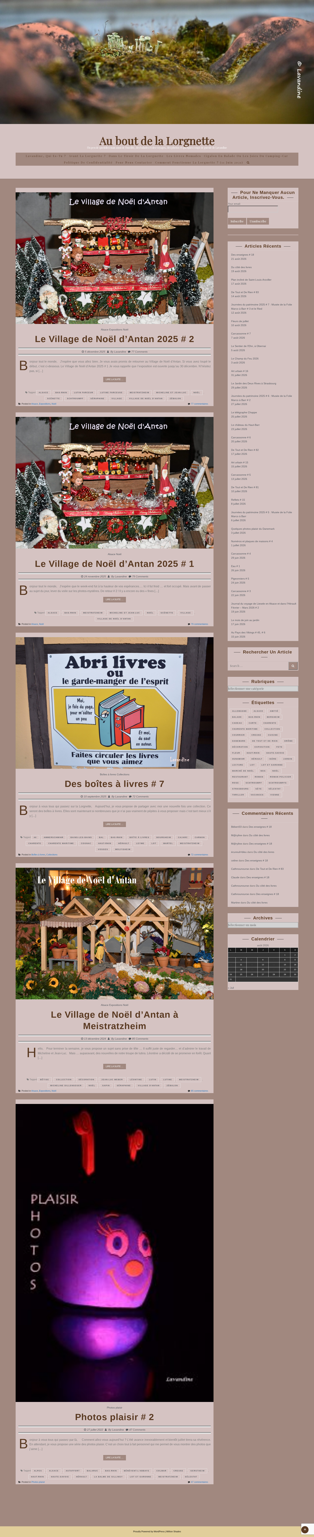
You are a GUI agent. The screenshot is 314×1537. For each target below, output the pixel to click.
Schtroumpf (75, 399)
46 (35, 837)
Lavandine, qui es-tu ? (46, 156)
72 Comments (140, 796)
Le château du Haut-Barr (245, 424)
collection (64, 1080)
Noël (125, 329)
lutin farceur (83, 393)
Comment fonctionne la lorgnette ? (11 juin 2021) (199, 162)
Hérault (123, 843)
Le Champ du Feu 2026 (245, 358)
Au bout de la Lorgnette (157, 140)
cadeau (237, 723)
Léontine (136, 1080)
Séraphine (97, 399)
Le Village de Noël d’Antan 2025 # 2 (114, 339)
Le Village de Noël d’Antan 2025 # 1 (114, 564)
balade (237, 717)
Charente (34, 843)
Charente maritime (61, 843)
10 (231, 965)
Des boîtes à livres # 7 (114, 784)
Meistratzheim (139, 393)
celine (234, 860)
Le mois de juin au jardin (245, 620)
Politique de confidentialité (88, 162)
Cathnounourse (240, 868)
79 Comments (140, 576)
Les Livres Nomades (184, 156)
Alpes (38, 1471)
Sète (258, 789)
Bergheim (273, 717)
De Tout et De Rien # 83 (245, 292)
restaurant (240, 777)
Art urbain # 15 (239, 462)
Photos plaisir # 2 (114, 1417)
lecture (237, 765)
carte (253, 723)
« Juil (231, 987)
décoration (86, 1080)
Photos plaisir (114, 1407)
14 (274, 965)
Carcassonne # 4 (241, 553)
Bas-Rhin (61, 393)
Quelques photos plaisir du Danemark (253, 528)
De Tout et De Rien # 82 (245, 449)
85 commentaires (199, 1091)
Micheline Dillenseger (66, 1086)
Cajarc (183, 837)
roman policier (280, 777)
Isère (273, 759)
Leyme (140, 843)
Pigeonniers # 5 (240, 578)
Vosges (103, 849)
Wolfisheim (122, 849)
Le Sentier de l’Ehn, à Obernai (248, 346)
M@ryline (236, 835)
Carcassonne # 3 (241, 591)
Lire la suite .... (114, 379)
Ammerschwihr (53, 837)
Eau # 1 (235, 566)
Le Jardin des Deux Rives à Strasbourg (253, 383)
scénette (53, 399)
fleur (236, 753)
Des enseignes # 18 (242, 254)
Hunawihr (238, 759)
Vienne (274, 795)
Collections (123, 774)
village (117, 399)
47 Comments (137, 1429)
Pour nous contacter (134, 162)
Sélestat (191, 1477)
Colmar (161, 1471)
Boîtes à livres (108, 774)
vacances (257, 795)
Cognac (86, 843)
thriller (238, 795)
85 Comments (140, 1038)
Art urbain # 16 (239, 371)
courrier (238, 735)
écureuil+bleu (239, 852)
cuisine (273, 735)
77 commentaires (199, 404)
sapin (106, 1086)
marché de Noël (243, 771)
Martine (235, 902)
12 (252, 965)
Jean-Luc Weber (112, 1080)
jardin (287, 759)
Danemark (238, 741)
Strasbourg (240, 789)
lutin (152, 1080)
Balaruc (92, 1471)
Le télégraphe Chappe (244, 412)
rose (235, 783)
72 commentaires (199, 854)
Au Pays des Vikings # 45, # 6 (248, 632)
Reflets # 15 (238, 499)
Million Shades (173, 1531)
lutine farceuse (111, 393)
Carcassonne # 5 (241, 474)
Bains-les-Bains (81, 837)
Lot (154, 843)
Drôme (288, 741)
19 (252, 970)
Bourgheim (163, 837)
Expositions (115, 329)
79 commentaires (199, 624)
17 (231, 970)
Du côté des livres (241, 267)
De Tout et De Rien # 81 (245, 487)
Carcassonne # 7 (241, 333)
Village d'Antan (149, 1086)
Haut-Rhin (104, 843)
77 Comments (139, 351)
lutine (167, 1080)
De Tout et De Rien (265, 741)
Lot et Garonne (140, 1477)
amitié (274, 711)
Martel (168, 843)
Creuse (178, 1471)
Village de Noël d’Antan (146, 399)
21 (274, 970)
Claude (235, 877)
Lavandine (120, 351)
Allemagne (239, 711)
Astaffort (73, 1471)
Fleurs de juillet (240, 321)
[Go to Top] (305, 1529)
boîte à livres (139, 837)
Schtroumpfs (278, 783)
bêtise (44, 1080)
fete (279, 747)
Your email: (234, 203)
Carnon (200, 837)
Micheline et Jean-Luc (171, 393)
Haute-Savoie (60, 1477)
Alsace (104, 329)
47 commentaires (199, 1482)
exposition (262, 747)
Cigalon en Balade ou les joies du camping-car (246, 156)
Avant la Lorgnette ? (87, 156)
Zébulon (175, 399)
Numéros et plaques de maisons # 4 (252, 541)
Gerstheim (197, 1471)
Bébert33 (236, 826)
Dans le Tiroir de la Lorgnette (136, 156)
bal (101, 837)
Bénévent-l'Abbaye (136, 1471)
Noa (263, 771)
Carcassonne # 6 (241, 437)
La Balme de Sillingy (108, 1477)
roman (259, 777)
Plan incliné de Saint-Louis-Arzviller (251, 279)
